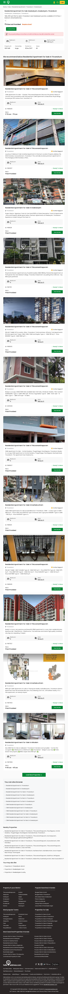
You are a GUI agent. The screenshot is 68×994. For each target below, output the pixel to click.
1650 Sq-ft (41, 163)
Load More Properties (33, 775)
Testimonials (24, 974)
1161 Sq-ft (40, 342)
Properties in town (14, 869)
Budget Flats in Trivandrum (42, 894)
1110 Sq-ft (40, 639)
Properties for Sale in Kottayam (44, 919)
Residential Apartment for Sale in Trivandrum (20, 792)
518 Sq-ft (40, 757)
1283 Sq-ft (41, 520)
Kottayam (6, 897)
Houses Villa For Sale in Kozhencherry (45, 952)
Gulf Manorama (7, 971)
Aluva (20, 916)
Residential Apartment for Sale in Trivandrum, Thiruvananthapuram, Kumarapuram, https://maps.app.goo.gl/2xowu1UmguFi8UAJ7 (30, 837)
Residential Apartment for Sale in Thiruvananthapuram (26, 89)
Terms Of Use (51, 991)
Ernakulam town (23, 914)
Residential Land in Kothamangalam (13, 947)
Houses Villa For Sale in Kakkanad (44, 941)
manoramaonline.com (51, 989)
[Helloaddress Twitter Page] (39, 964)
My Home (47, 974)
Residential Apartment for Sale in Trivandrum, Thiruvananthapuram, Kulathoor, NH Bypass (32, 855)
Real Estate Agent (8, 952)
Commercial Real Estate (41, 956)
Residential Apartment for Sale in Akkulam (21, 742)
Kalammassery (23, 921)
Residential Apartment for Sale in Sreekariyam (23, 208)
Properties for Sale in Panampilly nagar (46, 921)
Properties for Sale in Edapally (43, 923)
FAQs (57, 991)
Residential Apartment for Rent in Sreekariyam (20, 801)
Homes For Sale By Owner (10, 941)
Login (62, 2)
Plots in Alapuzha (40, 899)
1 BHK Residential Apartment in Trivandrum (19, 804)
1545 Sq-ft (41, 580)
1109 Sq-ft (41, 223)
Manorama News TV (41, 968)
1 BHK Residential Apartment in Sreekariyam (19, 808)
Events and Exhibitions (36, 974)
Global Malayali (18, 971)
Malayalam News (18, 968)
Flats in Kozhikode (40, 901)
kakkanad (21, 919)
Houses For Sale (39, 945)
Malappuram (22, 901)
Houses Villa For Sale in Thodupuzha (13, 954)
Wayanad (21, 903)
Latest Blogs (15, 974)
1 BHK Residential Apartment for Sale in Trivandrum (21, 811)
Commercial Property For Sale (12, 956)
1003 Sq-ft (41, 104)
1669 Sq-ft (41, 698)
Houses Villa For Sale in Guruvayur (44, 947)
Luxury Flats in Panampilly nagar (44, 906)
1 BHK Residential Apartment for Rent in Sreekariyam (22, 820)
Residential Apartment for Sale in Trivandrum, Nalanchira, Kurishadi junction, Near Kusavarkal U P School (34, 859)
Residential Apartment (18, 7)
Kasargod (21, 906)
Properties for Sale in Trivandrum (44, 916)
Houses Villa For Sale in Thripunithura (44, 943)
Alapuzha (6, 894)
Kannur (5, 906)
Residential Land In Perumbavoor (12, 950)
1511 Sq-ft (40, 461)
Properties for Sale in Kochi (42, 914)
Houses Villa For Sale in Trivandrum (13, 936)
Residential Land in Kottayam (11, 938)
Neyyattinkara (7, 928)
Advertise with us (56, 974)
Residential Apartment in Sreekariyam (17, 789)
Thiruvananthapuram (9, 892)
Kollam (20, 892)
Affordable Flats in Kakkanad (43, 897)
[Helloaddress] (8, 2)
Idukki (20, 897)
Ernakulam (6, 899)
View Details (57, 113)
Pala (4, 923)
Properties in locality (15, 872)
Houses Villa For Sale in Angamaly (12, 945)
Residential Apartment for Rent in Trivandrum (20, 798)
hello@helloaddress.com (50, 984)
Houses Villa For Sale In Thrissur (43, 938)
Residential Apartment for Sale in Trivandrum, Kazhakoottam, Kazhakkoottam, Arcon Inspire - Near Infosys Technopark (33, 851)
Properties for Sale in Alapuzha (44, 925)
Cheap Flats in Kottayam (42, 903)
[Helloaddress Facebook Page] (36, 964)
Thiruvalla (6, 925)
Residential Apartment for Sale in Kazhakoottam (24, 505)
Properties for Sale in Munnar (43, 928)
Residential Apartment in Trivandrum (17, 785)
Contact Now (11, 29)
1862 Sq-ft (41, 282)
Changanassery (7, 919)
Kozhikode (6, 903)
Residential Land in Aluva (10, 943)
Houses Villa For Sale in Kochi (42, 936)
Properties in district (15, 866)
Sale (9, 7)
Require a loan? (27, 24)
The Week (27, 971)
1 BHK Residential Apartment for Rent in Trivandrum (21, 817)
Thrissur (21, 899)
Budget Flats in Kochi (41, 892)
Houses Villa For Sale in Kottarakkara (44, 950)
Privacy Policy (43, 991)
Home (5, 7)
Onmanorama (29, 968)
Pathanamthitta (23, 894)
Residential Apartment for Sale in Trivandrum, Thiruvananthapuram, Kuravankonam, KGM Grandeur (32, 842)
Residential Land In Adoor (41, 954)
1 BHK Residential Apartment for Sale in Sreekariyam (22, 814)
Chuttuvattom (53, 968)
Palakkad (6, 901)
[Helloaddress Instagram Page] (41, 964)
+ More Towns (23, 928)
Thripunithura (22, 925)
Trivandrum (29, 7)
